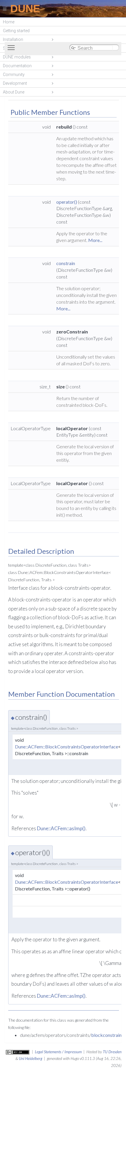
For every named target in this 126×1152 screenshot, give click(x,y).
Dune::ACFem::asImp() (61, 828)
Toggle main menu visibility (12, 47)
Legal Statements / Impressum (58, 1051)
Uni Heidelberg (30, 1058)
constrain (65, 263)
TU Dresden (112, 1051)
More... (95, 240)
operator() (66, 202)
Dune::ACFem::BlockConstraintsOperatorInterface (66, 746)
